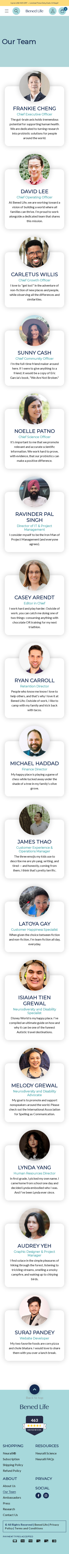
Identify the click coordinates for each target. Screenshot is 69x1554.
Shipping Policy (13, 1465)
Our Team (9, 1491)
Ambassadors (12, 1497)
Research (9, 1509)
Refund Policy (12, 1470)
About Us (9, 1486)
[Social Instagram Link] (46, 1495)
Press (6, 1503)
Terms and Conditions (29, 1528)
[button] (7, 11)
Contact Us (10, 1515)
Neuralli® (9, 1453)
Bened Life (41, 1524)
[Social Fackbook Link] (38, 1495)
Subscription (11, 1459)
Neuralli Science (46, 1453)
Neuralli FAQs (44, 1459)
